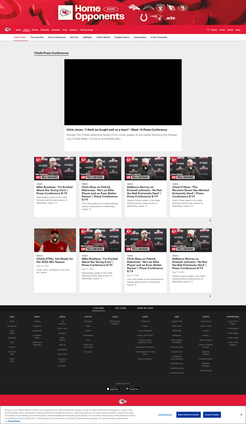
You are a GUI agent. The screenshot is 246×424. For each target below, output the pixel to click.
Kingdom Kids (176, 321)
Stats (12, 342)
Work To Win (62, 328)
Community (62, 354)
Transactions (12, 326)
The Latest (62, 366)
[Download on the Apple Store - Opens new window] (112, 389)
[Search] (208, 29)
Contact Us (145, 321)
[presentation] (211, 220)
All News (37, 321)
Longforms (37, 326)
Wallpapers (177, 335)
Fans (88, 340)
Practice (88, 331)
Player (88, 326)
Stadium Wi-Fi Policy (145, 335)
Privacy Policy (14, 421)
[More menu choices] (96, 29)
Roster (12, 321)
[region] (123, 415)
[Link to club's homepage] (8, 29)
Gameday (88, 321)
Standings (12, 338)
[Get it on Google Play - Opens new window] (132, 390)
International (37, 331)
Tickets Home (206, 321)
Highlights (62, 333)
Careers (145, 326)
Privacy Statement (145, 331)
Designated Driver (177, 368)
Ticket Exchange (206, 370)
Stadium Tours (176, 352)
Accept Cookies (212, 414)
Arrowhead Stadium (176, 373)
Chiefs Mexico (232, 328)
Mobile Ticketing (205, 340)
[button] (113, 92)
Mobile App (176, 331)
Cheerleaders (62, 349)
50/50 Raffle (176, 326)
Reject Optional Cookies (188, 414)
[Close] (241, 415)
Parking (206, 335)
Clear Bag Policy (177, 363)
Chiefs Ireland (233, 338)
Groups (206, 331)
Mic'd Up (62, 345)
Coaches (12, 347)
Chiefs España (232, 333)
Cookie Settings (165, 414)
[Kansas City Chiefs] (123, 402)
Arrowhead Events (206, 359)
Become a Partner (145, 359)
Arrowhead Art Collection (145, 347)
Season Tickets (206, 326)
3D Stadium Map (176, 347)
